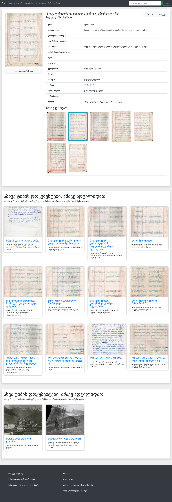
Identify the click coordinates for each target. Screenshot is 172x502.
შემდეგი (162, 14)
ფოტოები (18, 3)
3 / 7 (154, 14)
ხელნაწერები (31, 3)
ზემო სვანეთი (54, 3)
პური (112, 102)
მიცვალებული (104, 102)
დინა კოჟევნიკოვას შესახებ (75, 491)
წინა (147, 14)
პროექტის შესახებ (16, 473)
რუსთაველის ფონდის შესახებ (21, 479)
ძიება (10, 3)
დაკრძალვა (94, 102)
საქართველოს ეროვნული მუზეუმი (23, 485)
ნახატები (42, 3)
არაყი (86, 102)
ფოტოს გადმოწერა (24, 71)
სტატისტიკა (68, 479)
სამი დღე (119, 102)
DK (3, 3)
